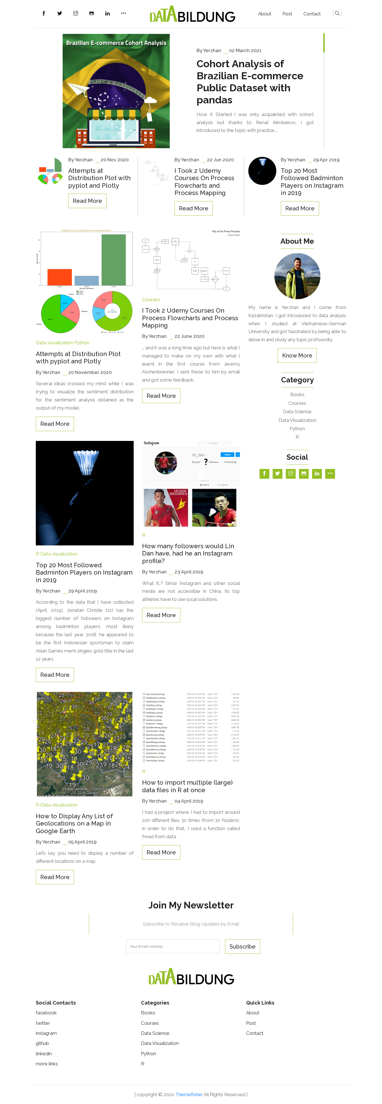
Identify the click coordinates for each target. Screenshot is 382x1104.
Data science (297, 411)
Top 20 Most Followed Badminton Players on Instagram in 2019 (312, 181)
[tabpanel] (191, 91)
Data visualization (54, 342)
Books (297, 394)
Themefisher (189, 1094)
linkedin (44, 1053)
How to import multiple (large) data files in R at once (187, 786)
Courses (151, 299)
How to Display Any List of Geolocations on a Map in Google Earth (74, 823)
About (264, 14)
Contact (312, 14)
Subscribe (243, 946)
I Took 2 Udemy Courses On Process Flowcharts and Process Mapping (204, 181)
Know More (297, 355)
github (42, 1043)
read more (87, 200)
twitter (43, 1023)
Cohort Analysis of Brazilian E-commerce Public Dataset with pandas (250, 82)
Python (81, 342)
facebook (46, 1012)
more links (47, 1063)
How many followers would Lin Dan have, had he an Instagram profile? (188, 553)
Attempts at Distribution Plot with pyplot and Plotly (99, 178)
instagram (46, 1033)
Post (287, 14)
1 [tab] (324, 43)
